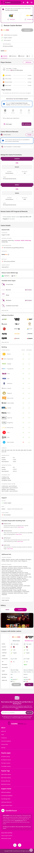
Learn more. (21, 527)
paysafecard (10, 368)
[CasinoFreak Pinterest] (19, 845)
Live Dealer (17, 240)
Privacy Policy (27, 718)
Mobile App (28, 240)
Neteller (9, 364)
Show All (5, 310)
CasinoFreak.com (19, 820)
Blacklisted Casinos (5, 784)
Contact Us (4, 738)
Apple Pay (9, 417)
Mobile (22, 240)
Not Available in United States (12, 146)
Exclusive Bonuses (5, 781)
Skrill (8, 373)
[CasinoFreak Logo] (2, 2)
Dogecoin (9, 393)
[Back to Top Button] (31, 850)
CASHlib (9, 408)
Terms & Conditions (17, 718)
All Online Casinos (5, 756)
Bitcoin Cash (10, 398)
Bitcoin (9, 354)
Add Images (9, 124)
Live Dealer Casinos (6, 766)
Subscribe (29, 712)
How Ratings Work (5, 799)
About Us (3, 731)
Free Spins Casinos (5, 763)
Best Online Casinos (6, 777)
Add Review (28, 124)
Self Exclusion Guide (6, 838)
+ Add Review (28, 62)
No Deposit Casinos (6, 760)
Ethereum (9, 383)
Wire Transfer (10, 442)
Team (2, 734)
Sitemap (3, 747)
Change (29, 134)
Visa (8, 378)
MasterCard (10, 359)
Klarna (8, 413)
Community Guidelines (6, 795)
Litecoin (9, 388)
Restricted (27, 30)
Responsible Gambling (6, 832)
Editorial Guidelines (6, 792)
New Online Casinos (6, 774)
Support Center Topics (6, 805)
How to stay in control (6, 835)
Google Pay (10, 422)
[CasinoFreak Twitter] (15, 845)
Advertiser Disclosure (6, 802)
